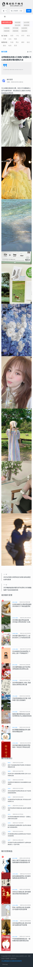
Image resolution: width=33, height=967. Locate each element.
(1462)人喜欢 (15, 873)
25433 (9, 779)
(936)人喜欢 (14, 889)
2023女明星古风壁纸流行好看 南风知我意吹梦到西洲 (17, 578)
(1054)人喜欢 (15, 743)
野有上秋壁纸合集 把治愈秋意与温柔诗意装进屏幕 (21, 908)
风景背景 (15, 31)
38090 (9, 771)
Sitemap (5, 964)
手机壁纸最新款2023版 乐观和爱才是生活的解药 (21, 699)
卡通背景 (6, 28)
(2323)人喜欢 (15, 617)
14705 (9, 822)
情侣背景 (17, 22)
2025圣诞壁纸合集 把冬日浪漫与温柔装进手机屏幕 (21, 924)
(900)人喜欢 (14, 664)
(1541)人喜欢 (15, 905)
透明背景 (26, 25)
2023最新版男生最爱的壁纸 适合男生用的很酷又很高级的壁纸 (19, 826)
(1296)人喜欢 (15, 649)
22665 (9, 797)
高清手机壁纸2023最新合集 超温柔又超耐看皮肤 (19, 809)
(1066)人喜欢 (15, 633)
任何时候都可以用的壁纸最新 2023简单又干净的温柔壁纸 (21, 605)
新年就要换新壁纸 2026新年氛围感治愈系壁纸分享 (21, 877)
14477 (9, 840)
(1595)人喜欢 (15, 920)
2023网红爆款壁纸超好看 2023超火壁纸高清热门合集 (21, 621)
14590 (9, 831)
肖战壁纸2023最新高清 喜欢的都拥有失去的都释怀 (19, 783)
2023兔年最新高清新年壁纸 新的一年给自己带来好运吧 (21, 746)
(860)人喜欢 (14, 727)
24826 (9, 788)
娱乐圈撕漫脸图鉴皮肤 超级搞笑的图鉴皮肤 (21, 730)
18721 (9, 814)
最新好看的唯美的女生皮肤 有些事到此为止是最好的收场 (21, 715)
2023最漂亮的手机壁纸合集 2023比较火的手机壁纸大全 (19, 800)
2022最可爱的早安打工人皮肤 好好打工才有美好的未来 (21, 636)
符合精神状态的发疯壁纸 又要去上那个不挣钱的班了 (21, 652)
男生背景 (17, 25)
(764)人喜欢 (14, 711)
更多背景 (24, 31)
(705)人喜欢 (14, 680)
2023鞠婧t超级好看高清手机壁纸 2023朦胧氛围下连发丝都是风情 (17, 589)
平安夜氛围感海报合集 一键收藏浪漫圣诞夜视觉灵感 (21, 939)
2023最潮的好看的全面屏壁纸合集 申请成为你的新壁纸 (19, 835)
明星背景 (6, 31)
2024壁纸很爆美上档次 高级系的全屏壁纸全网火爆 (21, 683)
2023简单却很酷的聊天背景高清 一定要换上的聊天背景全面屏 (19, 817)
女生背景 (26, 22)
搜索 (28, 11)
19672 (9, 805)
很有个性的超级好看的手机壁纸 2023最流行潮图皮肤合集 (19, 766)
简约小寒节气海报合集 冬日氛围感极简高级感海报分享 (21, 861)
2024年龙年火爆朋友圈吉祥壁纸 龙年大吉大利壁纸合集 (19, 774)
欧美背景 (24, 28)
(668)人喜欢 (14, 602)
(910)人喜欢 (14, 858)
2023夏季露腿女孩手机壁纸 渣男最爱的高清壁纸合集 (21, 668)
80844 (9, 762)
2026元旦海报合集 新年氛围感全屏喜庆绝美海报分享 (21, 892)
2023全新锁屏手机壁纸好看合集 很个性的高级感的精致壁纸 (19, 791)
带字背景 (15, 28)
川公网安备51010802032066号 (11, 961)
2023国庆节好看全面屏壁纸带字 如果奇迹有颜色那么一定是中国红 (19, 843)
